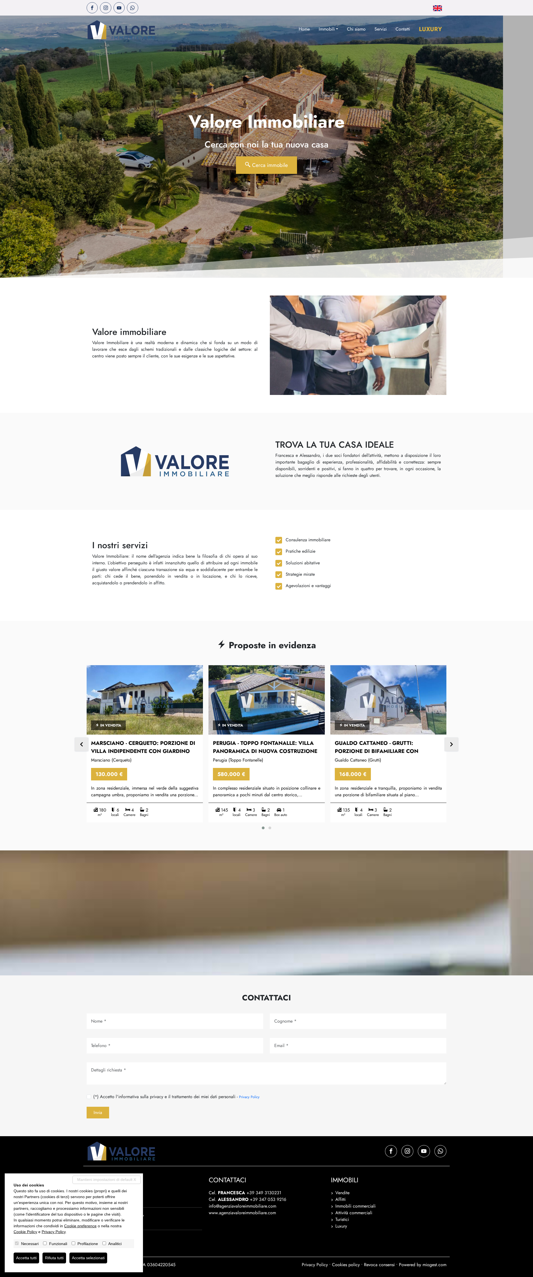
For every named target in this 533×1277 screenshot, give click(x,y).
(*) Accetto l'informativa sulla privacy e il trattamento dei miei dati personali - (176, 1096)
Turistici (342, 1219)
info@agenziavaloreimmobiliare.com (242, 1206)
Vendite (342, 1193)
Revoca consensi (379, 1264)
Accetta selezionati (88, 1258)
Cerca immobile (269, 165)
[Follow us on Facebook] (92, 7)
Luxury (430, 29)
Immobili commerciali (355, 1206)
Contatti (403, 29)
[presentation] (81, 745)
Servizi (380, 29)
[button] (263, 828)
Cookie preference (80, 1226)
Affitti (340, 1199)
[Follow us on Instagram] (105, 7)
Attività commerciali (353, 1213)
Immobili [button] (327, 29)
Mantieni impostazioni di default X (106, 1179)
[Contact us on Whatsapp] (132, 7)
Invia (98, 1112)
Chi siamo (356, 29)
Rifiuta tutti (54, 1258)
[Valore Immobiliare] (121, 29)
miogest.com (434, 1264)
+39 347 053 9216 (268, 1199)
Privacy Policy (249, 1097)
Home (304, 29)
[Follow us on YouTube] (119, 7)
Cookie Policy (25, 1232)
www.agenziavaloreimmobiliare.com (242, 1213)
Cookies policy (346, 1264)
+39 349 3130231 (264, 1193)
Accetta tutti (26, 1258)
